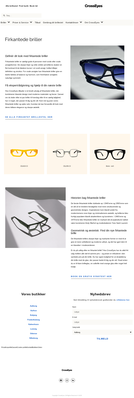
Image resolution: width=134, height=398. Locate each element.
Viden (40, 347)
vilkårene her (123, 300)
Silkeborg (33, 338)
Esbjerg (33, 315)
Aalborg (33, 306)
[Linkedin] (73, 380)
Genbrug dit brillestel (53, 22)
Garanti (14, 347)
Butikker (35, 347)
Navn (74, 307)
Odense (33, 333)
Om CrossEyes (92, 22)
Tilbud (37, 22)
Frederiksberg (33, 320)
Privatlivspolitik (6, 347)
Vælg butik (76, 327)
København (33, 324)
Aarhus (33, 310)
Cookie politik (22, 347)
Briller (3, 22)
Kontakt (29, 347)
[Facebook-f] (61, 380)
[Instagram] (67, 380)
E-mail (74, 317)
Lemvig (33, 329)
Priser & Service (20, 22)
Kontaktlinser (72, 22)
